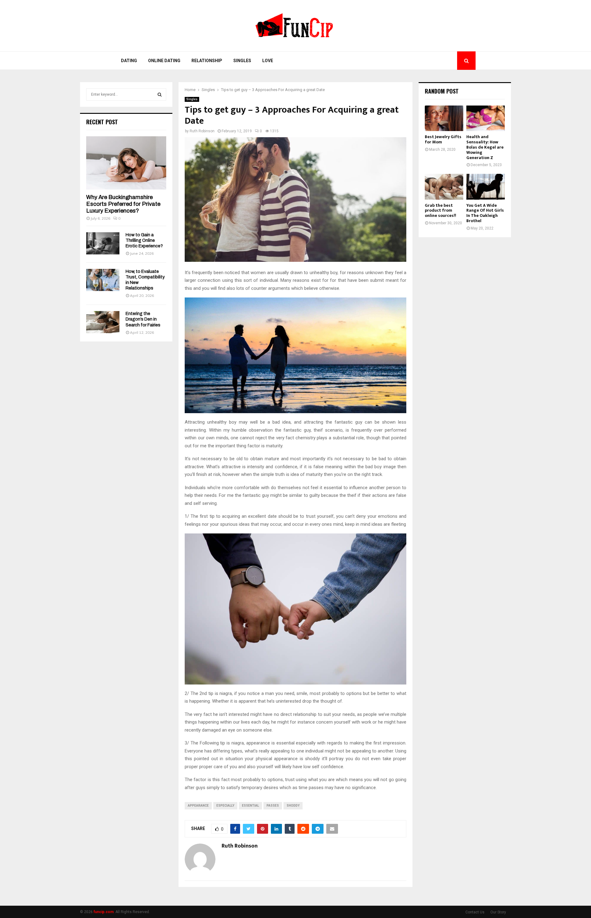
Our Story (498, 912)
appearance (198, 805)
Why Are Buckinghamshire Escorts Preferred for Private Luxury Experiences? (123, 204)
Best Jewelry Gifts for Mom (443, 139)
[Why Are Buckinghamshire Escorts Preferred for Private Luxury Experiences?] (126, 163)
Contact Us (474, 912)
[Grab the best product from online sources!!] (444, 186)
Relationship (206, 60)
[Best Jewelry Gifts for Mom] (444, 118)
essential (250, 805)
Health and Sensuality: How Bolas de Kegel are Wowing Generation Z (485, 147)
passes (273, 805)
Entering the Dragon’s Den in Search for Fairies (143, 319)
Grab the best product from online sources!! (440, 210)
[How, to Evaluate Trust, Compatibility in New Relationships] (102, 280)
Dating (129, 60)
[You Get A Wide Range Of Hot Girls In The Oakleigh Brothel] (485, 186)
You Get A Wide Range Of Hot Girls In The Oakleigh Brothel (485, 213)
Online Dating (164, 60)
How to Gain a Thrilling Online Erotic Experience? (144, 240)
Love (267, 60)
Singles (242, 60)
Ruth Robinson (202, 131)
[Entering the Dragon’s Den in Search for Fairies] (102, 322)
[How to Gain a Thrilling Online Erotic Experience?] (102, 243)
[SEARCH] (159, 94)
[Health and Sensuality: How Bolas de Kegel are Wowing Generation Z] (485, 118)
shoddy (293, 805)
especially (225, 805)
